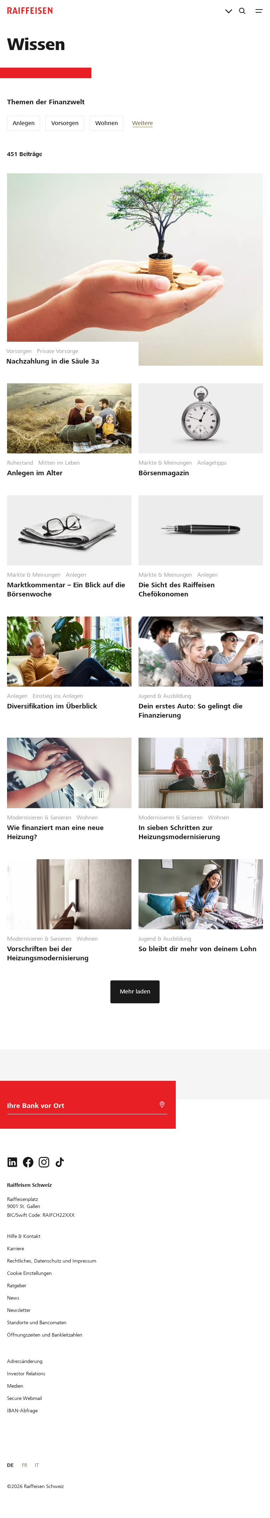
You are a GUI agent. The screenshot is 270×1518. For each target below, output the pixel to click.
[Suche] (242, 10)
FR (24, 1465)
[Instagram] (44, 1162)
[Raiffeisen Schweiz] (30, 10)
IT (37, 1465)
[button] (153, 123)
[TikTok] (59, 1162)
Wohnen (106, 123)
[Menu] (259, 10)
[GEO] (162, 1104)
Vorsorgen (65, 123)
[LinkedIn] (12, 1162)
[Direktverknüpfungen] (228, 10)
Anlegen (24, 123)
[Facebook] (28, 1162)
